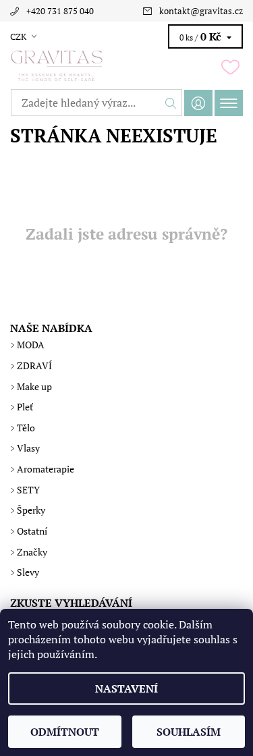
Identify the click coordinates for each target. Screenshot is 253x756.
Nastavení (126, 688)
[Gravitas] (126, 66)
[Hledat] (171, 102)
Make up (34, 386)
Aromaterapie (45, 468)
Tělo (26, 427)
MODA (31, 344)
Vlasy (28, 447)
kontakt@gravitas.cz (201, 11)
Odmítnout (64, 731)
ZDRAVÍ (34, 365)
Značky (32, 551)
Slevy (28, 572)
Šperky (31, 510)
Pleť (25, 406)
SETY (28, 489)
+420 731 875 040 (60, 11)
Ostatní (32, 530)
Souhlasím (189, 731)
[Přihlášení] (198, 103)
